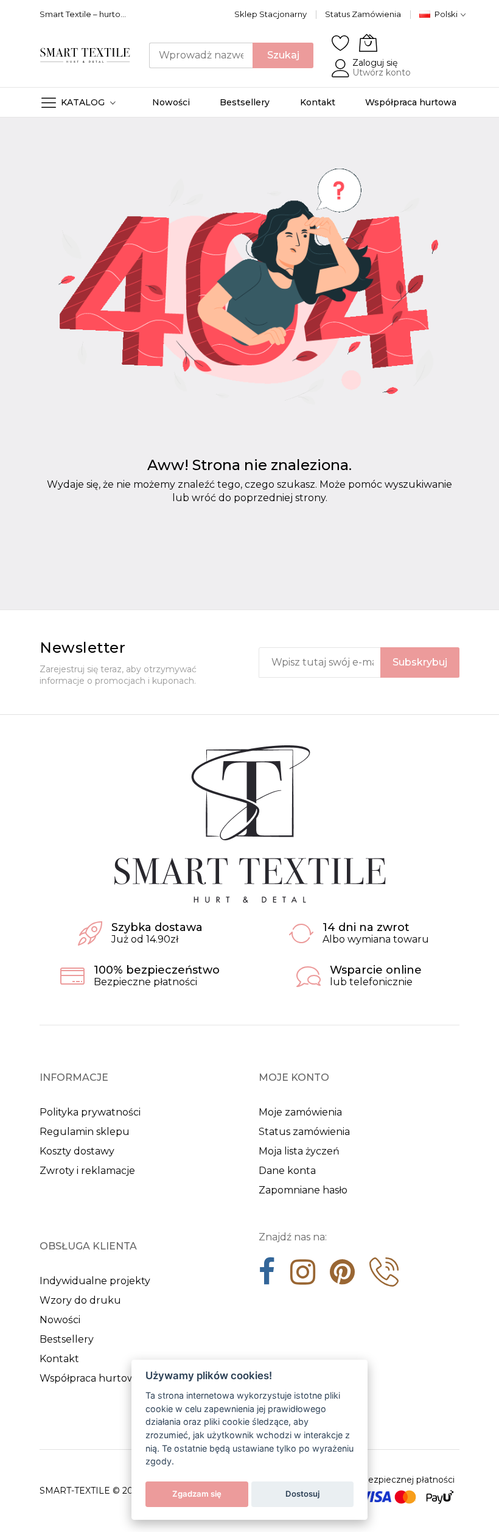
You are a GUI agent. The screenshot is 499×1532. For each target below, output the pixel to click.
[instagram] (302, 1276)
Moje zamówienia (300, 1112)
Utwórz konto (381, 72)
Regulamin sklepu (85, 1131)
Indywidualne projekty (95, 1281)
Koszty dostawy (77, 1151)
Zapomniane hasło (303, 1190)
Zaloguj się (374, 62)
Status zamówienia (304, 1131)
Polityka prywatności (90, 1112)
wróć (204, 498)
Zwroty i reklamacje (87, 1170)
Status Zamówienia (363, 14)
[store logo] (85, 55)
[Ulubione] (341, 42)
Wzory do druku (80, 1300)
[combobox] (201, 55)
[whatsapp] (384, 1276)
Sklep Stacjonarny (270, 14)
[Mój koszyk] (368, 42)
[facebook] (267, 1276)
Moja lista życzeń (299, 1151)
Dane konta (287, 1170)
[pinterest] (342, 1276)
